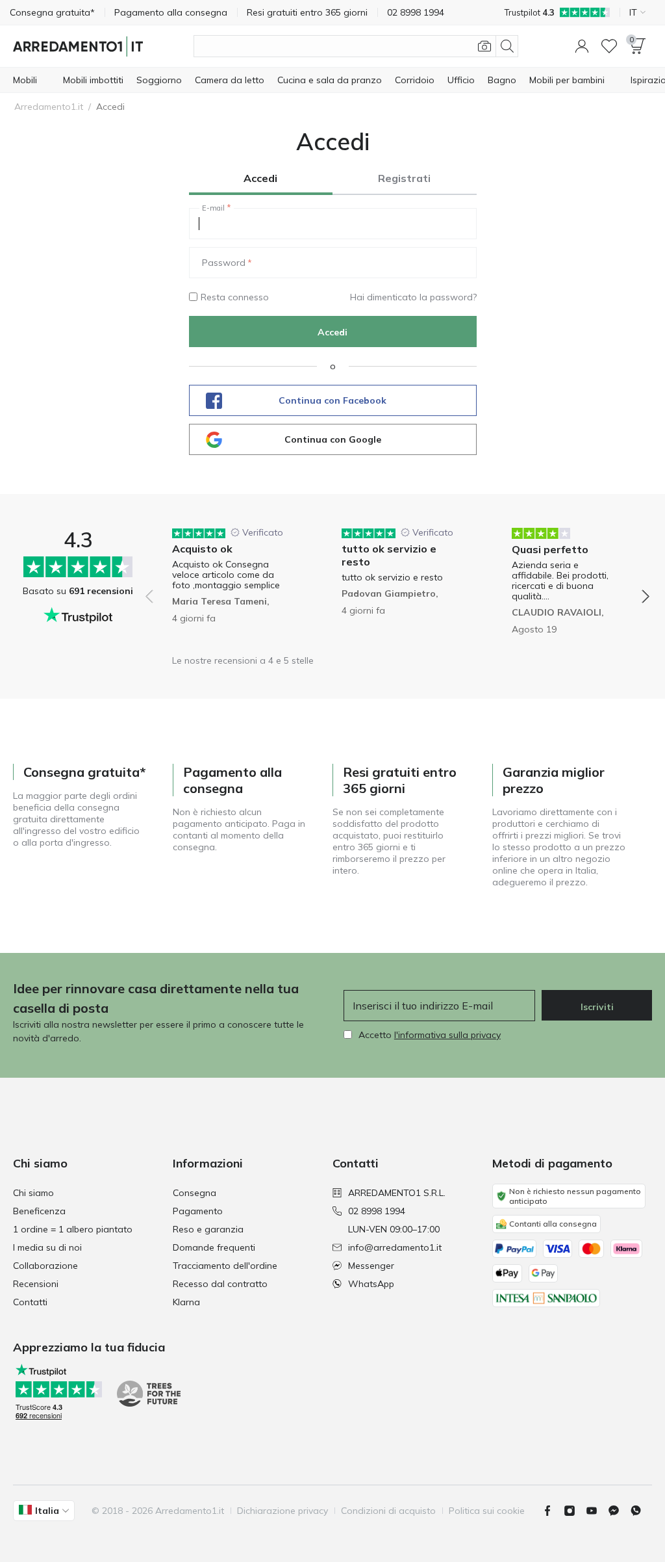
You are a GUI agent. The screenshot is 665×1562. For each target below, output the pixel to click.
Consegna (194, 1193)
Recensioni (35, 1284)
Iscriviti (597, 1007)
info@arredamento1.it (395, 1247)
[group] (227, 587)
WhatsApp (371, 1284)
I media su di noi (47, 1247)
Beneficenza (39, 1211)
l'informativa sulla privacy (447, 1035)
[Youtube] (597, 1510)
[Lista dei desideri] (609, 46)
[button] (582, 46)
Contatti (30, 1302)
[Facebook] (553, 1510)
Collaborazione (45, 1265)
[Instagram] (575, 1510)
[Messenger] (619, 1510)
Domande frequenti (214, 1247)
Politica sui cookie (487, 1510)
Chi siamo (33, 1193)
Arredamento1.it (48, 106)
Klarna (186, 1302)
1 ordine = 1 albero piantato (72, 1229)
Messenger (371, 1265)
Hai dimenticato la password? (413, 297)
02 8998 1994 (376, 1211)
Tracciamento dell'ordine (225, 1265)
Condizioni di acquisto (388, 1510)
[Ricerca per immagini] (484, 46)
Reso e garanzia (208, 1229)
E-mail (213, 208)
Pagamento (198, 1211)
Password (223, 262)
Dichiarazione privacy (282, 1510)
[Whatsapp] (641, 1510)
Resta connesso (235, 297)
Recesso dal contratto (220, 1284)
